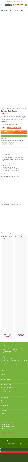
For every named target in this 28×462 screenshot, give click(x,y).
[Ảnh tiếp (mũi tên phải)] (5, 459)
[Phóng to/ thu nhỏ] (5, 454)
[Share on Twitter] (7, 143)
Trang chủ (8, 1)
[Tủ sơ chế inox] (21, 284)
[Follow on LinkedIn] (15, 440)
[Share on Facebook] (4, 143)
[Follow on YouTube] (17, 440)
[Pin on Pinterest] (11, 143)
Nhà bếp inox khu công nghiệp (17, 140)
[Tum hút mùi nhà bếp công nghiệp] (7, 284)
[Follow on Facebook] (11, 440)
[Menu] (2, 4)
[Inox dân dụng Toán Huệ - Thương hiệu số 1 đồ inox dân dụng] (14, 5)
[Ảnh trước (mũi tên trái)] (1, 459)
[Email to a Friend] (9, 143)
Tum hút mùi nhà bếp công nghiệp (7, 335)
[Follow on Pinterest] (13, 440)
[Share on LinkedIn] (14, 143)
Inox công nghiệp (10, 108)
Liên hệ (20, 1)
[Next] (27, 287)
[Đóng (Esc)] (1, 454)
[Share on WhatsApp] (2, 143)
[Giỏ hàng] (26, 5)
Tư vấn (16, 1)
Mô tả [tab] (2, 151)
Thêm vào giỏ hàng (14, 127)
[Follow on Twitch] (19, 440)
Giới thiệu (13, 1)
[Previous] (1, 287)
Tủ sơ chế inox (21, 334)
